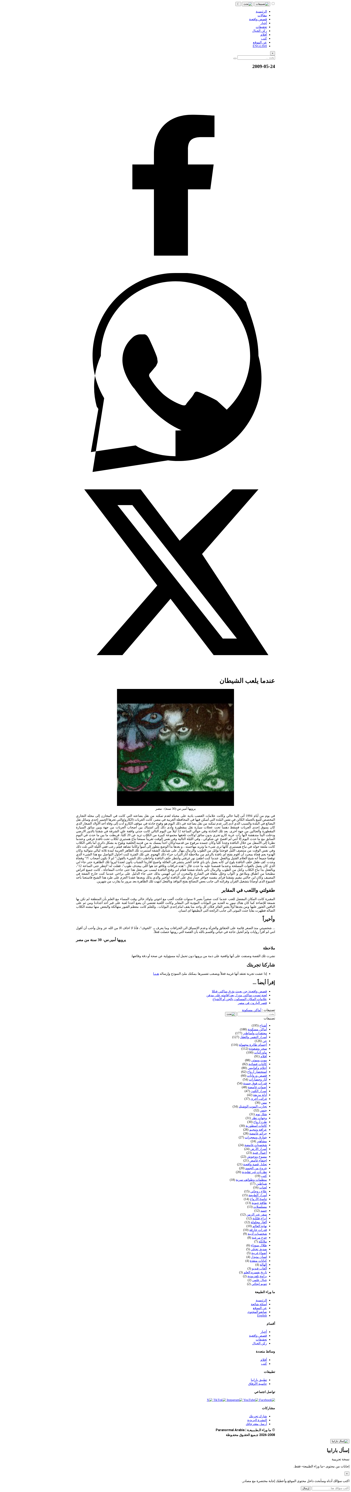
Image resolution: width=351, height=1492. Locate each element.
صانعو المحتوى (257, 1312)
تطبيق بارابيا (259, 1380)
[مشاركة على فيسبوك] (175, 271)
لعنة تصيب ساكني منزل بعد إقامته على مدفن (236, 995)
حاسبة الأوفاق (257, 1383)
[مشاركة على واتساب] (175, 471)
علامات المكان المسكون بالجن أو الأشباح (239, 999)
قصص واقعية (258, 1335)
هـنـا (156, 973)
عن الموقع (260, 1308)
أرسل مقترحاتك (256, 1424)
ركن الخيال (259, 1343)
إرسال (305, 1488)
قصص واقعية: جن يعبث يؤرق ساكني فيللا (239, 991)
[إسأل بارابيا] (339, 1441)
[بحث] (248, 4)
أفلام (263, 1359)
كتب (264, 1363)
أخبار (263, 1331)
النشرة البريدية (257, 1420)
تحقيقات (261, 1339)
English (262, 1315)
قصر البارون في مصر (252, 1003)
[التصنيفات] (262, 4)
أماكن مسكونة (251, 1010)
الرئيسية (261, 1300)
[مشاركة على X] (175, 670)
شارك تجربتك (258, 1416)
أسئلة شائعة (259, 1304)
